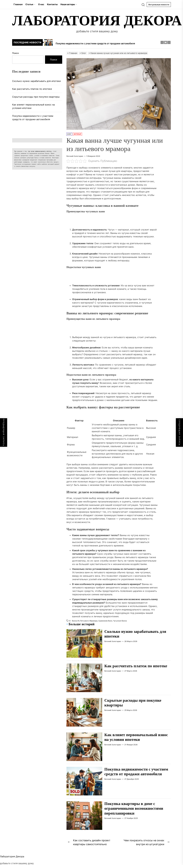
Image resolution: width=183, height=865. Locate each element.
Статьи (29, 4)
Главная (18, 4)
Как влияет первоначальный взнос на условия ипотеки (33, 106)
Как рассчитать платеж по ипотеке (135, 666)
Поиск (15, 53)
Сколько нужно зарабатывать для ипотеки (36, 81)
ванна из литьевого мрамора (85, 621)
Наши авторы (67, 4)
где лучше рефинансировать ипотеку (39, 151)
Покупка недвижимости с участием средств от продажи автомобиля (32, 117)
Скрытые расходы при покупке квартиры (36, 96)
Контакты (52, 4)
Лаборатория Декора (97, 20)
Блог (69, 134)
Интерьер (77, 134)
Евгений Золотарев (74, 156)
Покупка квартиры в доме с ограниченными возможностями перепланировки (133, 808)
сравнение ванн (105, 621)
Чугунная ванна (120, 621)
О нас (41, 4)
